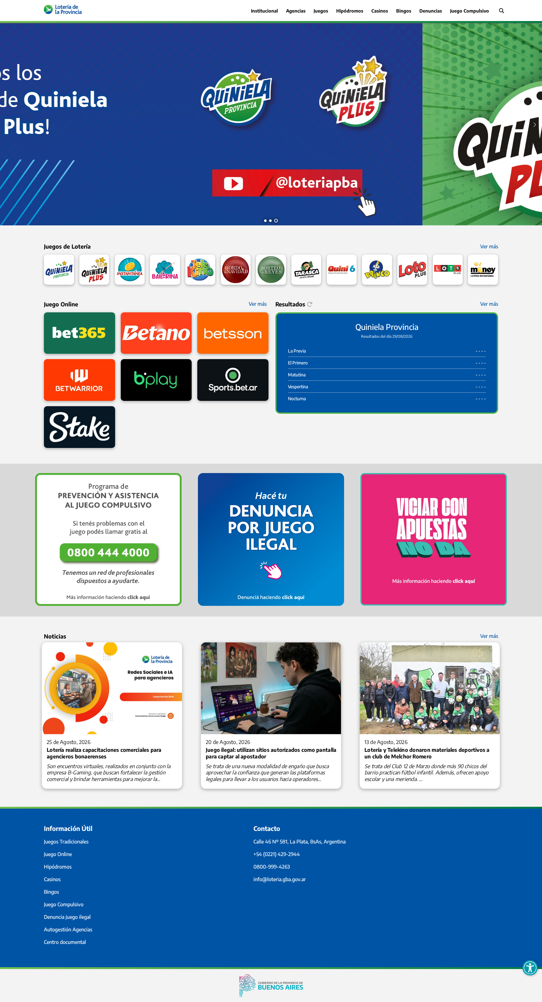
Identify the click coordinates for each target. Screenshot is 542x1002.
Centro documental (65, 942)
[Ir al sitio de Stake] (79, 427)
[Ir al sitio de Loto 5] (448, 269)
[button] (265, 220)
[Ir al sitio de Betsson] (232, 333)
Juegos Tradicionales (66, 841)
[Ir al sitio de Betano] (156, 333)
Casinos (379, 10)
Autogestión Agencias (68, 929)
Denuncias (430, 10)
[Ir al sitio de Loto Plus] (412, 269)
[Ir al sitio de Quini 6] (342, 269)
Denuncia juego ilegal (67, 917)
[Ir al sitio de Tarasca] (306, 269)
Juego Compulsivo (63, 904)
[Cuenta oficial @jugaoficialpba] (271, 223)
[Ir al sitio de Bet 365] (79, 333)
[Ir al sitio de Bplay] (156, 380)
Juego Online (58, 854)
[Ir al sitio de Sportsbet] (232, 380)
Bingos (403, 10)
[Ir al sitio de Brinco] (377, 269)
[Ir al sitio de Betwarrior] (79, 380)
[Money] (483, 269)
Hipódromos (58, 867)
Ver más (489, 246)
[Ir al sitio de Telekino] (200, 269)
